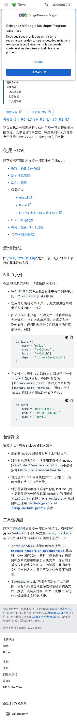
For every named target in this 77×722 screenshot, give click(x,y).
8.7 (29, 119)
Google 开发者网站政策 (45, 616)
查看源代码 (41, 112)
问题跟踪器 (10, 674)
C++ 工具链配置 (22, 220)
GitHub (7, 652)
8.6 (36, 119)
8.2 (61, 119)
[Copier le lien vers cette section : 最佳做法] (26, 248)
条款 (6, 703)
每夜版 (8, 119)
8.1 (67, 119)
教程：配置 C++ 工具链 (27, 227)
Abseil (23, 197)
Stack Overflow (12, 687)
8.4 (48, 119)
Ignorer (38, 61)
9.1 (17, 119)
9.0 (23, 119)
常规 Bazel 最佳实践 (23, 258)
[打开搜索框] (46, 4)
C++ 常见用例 (20, 176)
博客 (6, 645)
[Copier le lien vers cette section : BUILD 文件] (27, 275)
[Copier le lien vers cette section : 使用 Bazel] (28, 150)
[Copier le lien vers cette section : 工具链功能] (27, 520)
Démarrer (38, 72)
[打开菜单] (6, 4)
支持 (6, 668)
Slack (6, 680)
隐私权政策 (19, 703)
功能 (19, 528)
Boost (23, 205)
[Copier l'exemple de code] (71, 337)
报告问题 (14, 112)
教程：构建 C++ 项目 (25, 168)
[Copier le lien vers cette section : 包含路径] (23, 437)
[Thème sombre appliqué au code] (66, 337)
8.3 (55, 119)
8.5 (42, 119)
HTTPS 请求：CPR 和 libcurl (38, 213)
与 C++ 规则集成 (22, 234)
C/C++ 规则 (19, 183)
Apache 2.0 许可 (56, 612)
